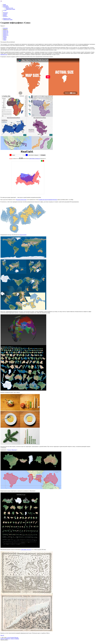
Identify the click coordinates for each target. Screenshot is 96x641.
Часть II (2, 635)
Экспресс (5, 13)
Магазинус (5, 12)
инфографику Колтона (26, 549)
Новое (4, 4)
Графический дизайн (10, 9)
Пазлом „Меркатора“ (12, 449)
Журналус (5, 16)
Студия (4, 10)
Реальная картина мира (21, 199)
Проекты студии (9, 8)
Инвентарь (5, 5)
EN (1, 1)
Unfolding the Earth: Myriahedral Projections (48, 199)
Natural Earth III (22, 234)
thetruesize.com (4, 54)
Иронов (5, 15)
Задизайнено (6, 6)
